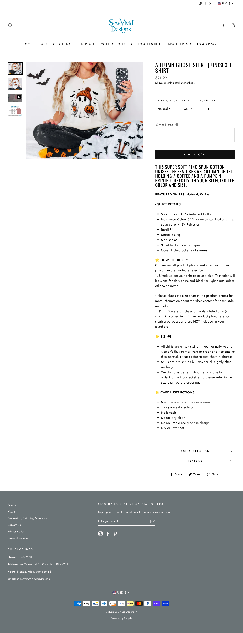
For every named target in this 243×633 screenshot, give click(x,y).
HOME (27, 44)
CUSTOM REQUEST (146, 44)
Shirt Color (166, 100)
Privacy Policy (16, 531)
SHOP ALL (86, 44)
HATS (43, 44)
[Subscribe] (152, 521)
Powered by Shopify (121, 618)
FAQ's (11, 511)
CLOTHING (62, 44)
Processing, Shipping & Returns (27, 518)
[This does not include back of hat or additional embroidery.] (176, 124)
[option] (84, 110)
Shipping (160, 83)
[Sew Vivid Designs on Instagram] (100, 533)
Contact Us (14, 525)
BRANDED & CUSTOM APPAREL (194, 44)
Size (185, 100)
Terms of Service (18, 538)
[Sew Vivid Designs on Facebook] (108, 533)
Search (12, 505)
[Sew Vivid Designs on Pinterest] (115, 533)
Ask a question (195, 451)
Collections (113, 44)
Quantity (207, 100)
